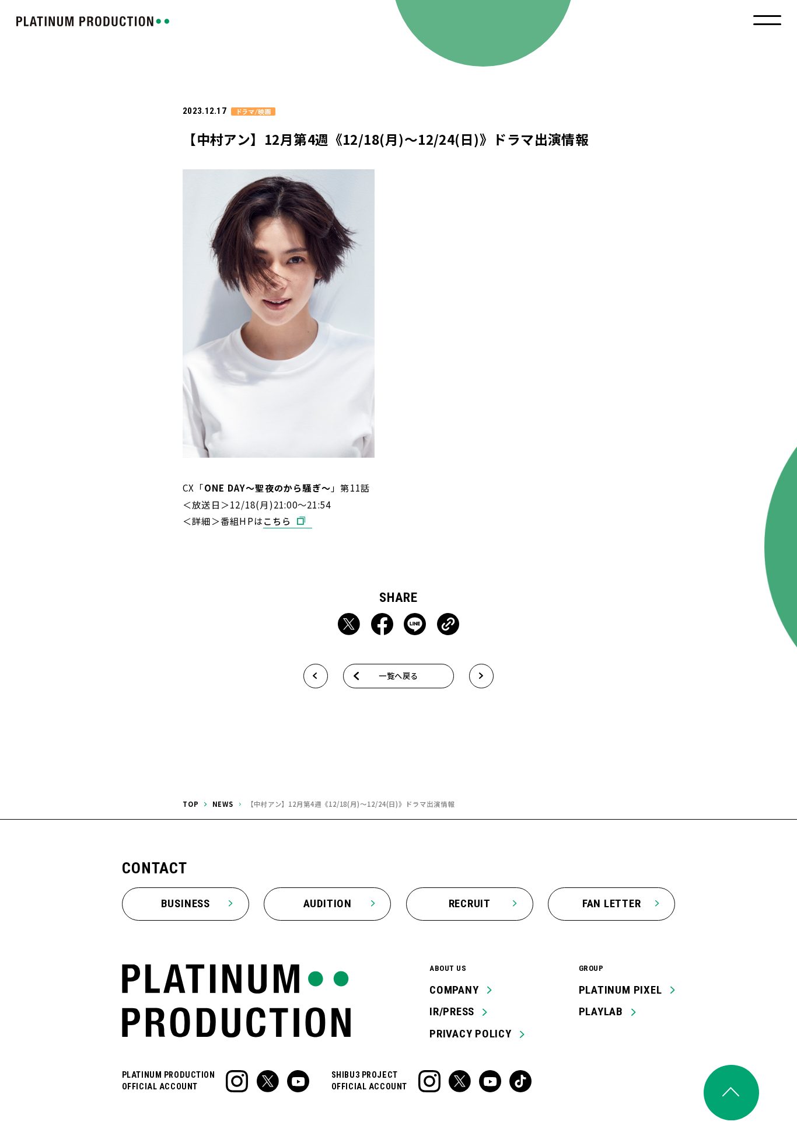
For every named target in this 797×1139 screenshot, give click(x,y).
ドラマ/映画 (253, 111)
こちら (277, 520)
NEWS (223, 804)
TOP (191, 804)
